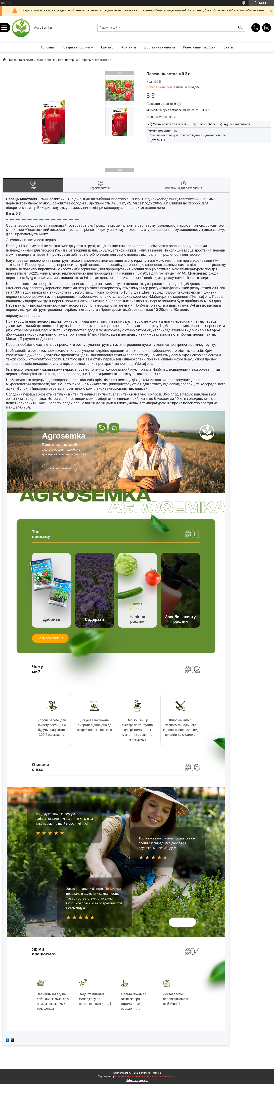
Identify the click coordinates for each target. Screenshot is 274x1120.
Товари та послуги (76, 47)
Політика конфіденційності (161, 1076)
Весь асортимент (50, 638)
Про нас (107, 47)
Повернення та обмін (199, 47)
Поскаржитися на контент (129, 1076)
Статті (228, 47)
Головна (47, 47)
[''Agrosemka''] (21, 28)
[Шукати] (240, 27)
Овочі (137, 609)
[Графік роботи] (266, 27)
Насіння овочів (45, 59)
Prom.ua (156, 1073)
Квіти (137, 604)
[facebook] (7, 1040)
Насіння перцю (68, 59)
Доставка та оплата (159, 47)
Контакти (128, 47)
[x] (12, 1040)
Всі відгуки (182, 922)
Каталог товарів (59, 468)
